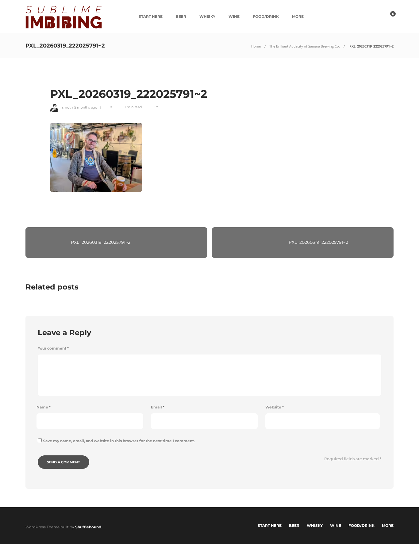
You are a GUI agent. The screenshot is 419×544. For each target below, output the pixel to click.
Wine (234, 16)
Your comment (53, 348)
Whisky (207, 16)
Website (274, 407)
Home (256, 46)
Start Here (151, 16)
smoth (67, 107)
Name (44, 407)
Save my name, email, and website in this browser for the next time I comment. (119, 441)
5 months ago (85, 107)
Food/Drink (266, 16)
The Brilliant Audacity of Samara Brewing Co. (304, 46)
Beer (181, 16)
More (298, 16)
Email (157, 407)
